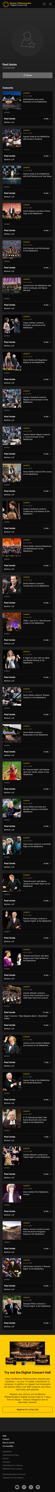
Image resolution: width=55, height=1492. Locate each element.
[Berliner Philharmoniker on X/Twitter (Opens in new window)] (31, 1487)
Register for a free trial (27, 1409)
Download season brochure (14, 1474)
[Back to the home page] (17, 4)
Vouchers (6, 1462)
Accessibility (8, 1446)
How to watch (8, 1443)
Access (6, 1458)
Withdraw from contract (12, 1469)
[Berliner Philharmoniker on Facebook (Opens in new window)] (24, 1487)
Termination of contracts (13, 1465)
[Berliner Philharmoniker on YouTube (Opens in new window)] (17, 1487)
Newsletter (7, 1451)
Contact (6, 1439)
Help (4, 1436)
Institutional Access (11, 1455)
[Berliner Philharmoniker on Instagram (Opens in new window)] (38, 1487)
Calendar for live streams (13, 1478)
